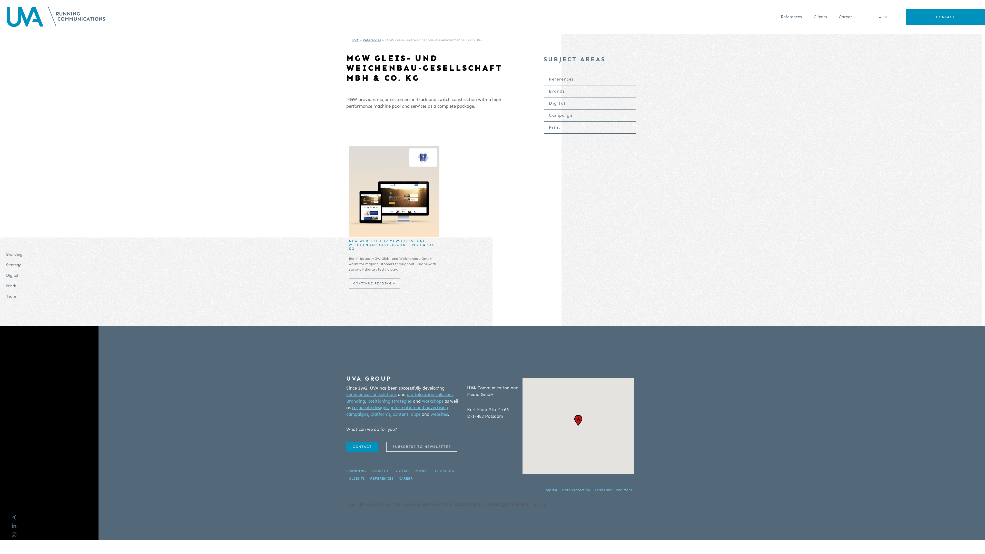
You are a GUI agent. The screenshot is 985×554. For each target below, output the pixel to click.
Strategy (13, 265)
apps (415, 414)
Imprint (550, 490)
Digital (12, 275)
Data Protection (576, 490)
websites (439, 414)
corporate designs (370, 407)
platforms (380, 414)
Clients (820, 16)
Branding (14, 254)
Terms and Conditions (613, 490)
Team (11, 296)
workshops (432, 401)
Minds (11, 286)
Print (554, 127)
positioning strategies (390, 401)
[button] (882, 16)
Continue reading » (374, 283)
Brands (557, 91)
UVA (355, 40)
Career (845, 16)
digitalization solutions (430, 394)
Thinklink (443, 471)
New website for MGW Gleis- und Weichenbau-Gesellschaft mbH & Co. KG (392, 245)
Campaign (561, 115)
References (791, 16)
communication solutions (371, 394)
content (400, 414)
